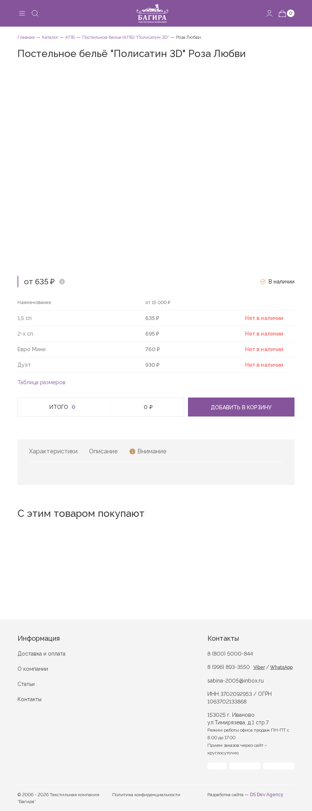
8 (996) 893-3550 (228, 667)
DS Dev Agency (266, 794)
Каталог (50, 37)
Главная (26, 37)
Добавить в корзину (241, 407)
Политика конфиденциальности (146, 794)
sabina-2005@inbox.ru (235, 681)
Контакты (29, 699)
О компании (33, 669)
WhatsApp (281, 667)
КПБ (70, 37)
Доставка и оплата (41, 654)
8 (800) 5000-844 (230, 654)
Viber (259, 667)
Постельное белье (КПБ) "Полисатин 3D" (125, 37)
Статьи (26, 684)
